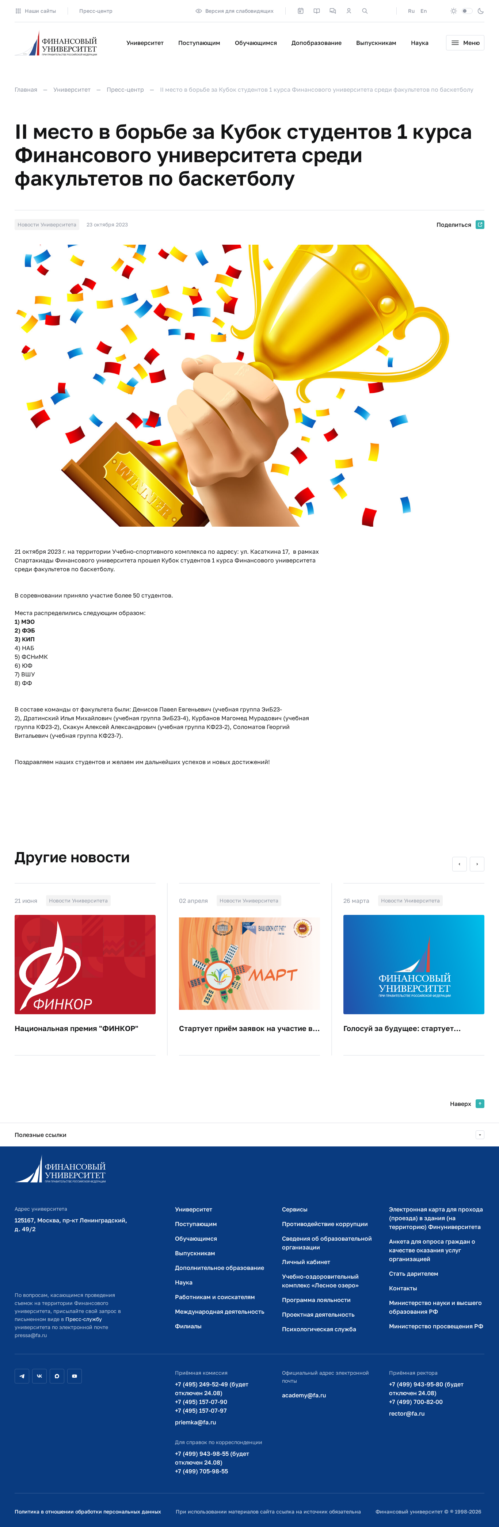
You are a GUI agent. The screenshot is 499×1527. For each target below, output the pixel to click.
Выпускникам (376, 42)
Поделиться (454, 224)
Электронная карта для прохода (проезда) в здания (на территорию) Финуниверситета (436, 1218)
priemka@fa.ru (195, 1422)
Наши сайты (40, 11)
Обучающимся (256, 42)
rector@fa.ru (407, 1413)
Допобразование (317, 42)
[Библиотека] (316, 11)
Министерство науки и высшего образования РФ (435, 1307)
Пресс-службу (83, 1319)
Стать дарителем (413, 1273)
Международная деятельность (219, 1311)
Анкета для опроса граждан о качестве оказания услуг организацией (432, 1250)
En (423, 11)
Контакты (403, 1288)
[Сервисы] (332, 11)
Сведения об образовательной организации (327, 1243)
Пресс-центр (96, 11)
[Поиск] (365, 11)
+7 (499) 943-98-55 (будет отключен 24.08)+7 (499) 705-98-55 (212, 1462)
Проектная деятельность (318, 1314)
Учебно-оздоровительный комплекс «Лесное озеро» (320, 1281)
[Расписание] (300, 11)
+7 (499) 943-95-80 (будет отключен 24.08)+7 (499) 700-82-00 (426, 1393)
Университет (145, 42)
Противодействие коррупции (325, 1224)
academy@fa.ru (304, 1395)
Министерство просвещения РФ (436, 1326)
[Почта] (381, 11)
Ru (411, 11)
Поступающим (199, 42)
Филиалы (188, 1326)
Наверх (460, 1103)
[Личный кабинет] (349, 11)
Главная (26, 89)
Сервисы (295, 1209)
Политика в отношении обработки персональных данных (88, 1511)
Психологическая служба (319, 1329)
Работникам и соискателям (215, 1297)
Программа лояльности (316, 1299)
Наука (419, 42)
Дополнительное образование (219, 1267)
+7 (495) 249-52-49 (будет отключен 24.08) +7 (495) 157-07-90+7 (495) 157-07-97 (211, 1397)
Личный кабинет (306, 1261)
